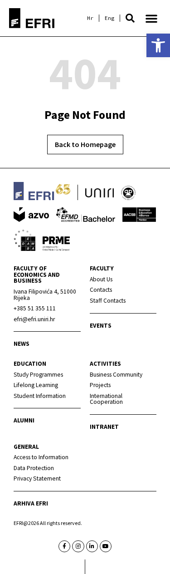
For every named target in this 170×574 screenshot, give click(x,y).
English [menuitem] (109, 18)
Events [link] (101, 325)
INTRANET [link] (104, 427)
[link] (158, 45)
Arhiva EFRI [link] (31, 503)
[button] (130, 18)
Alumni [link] (24, 420)
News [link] (21, 344)
